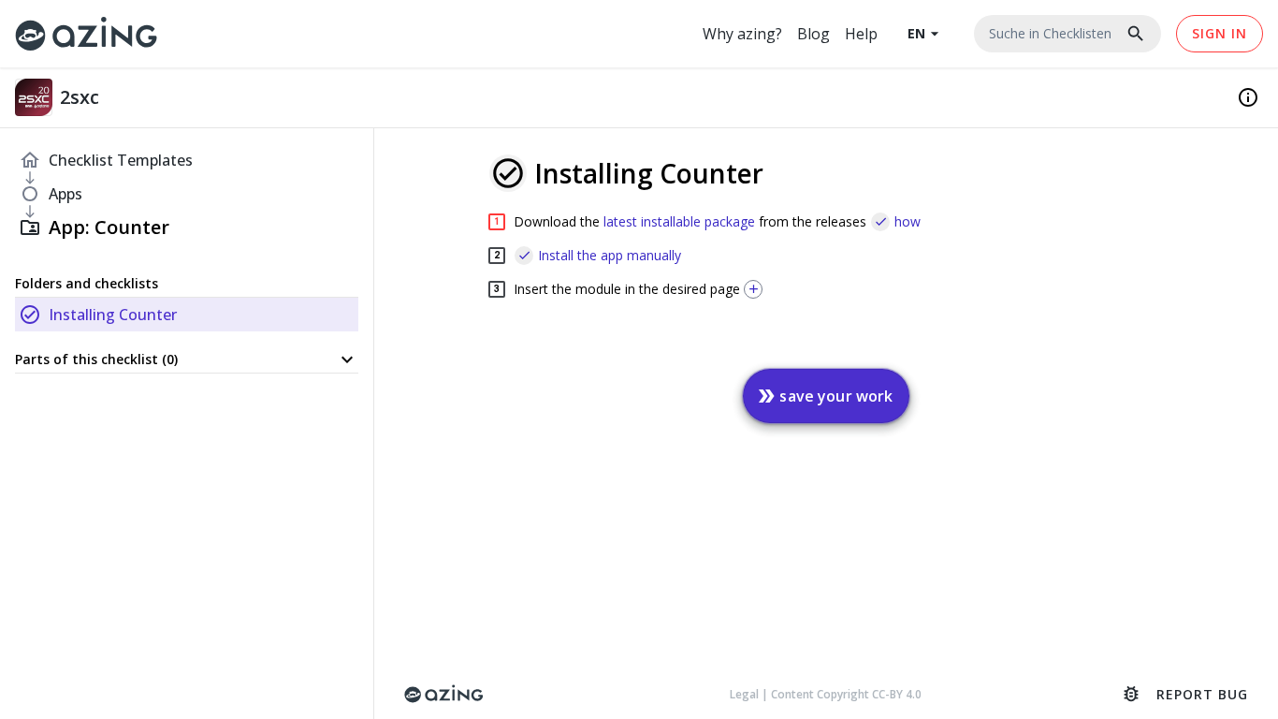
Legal (746, 694)
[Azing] (86, 33)
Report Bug (1184, 693)
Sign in (1219, 33)
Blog (813, 33)
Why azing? (742, 33)
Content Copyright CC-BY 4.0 (846, 694)
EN (926, 33)
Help (861, 33)
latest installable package (679, 221)
